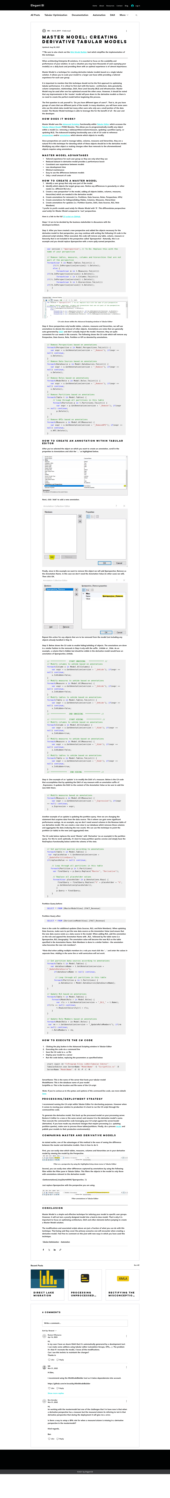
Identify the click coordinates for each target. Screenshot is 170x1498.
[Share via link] (60, 1250)
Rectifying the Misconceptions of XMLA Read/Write (122, 1294)
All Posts (35, 15)
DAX (112, 15)
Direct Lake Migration (44, 1294)
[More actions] (126, 30)
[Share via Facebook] (43, 1250)
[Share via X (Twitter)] (49, 1250)
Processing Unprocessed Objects (82, 1294)
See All (136, 1265)
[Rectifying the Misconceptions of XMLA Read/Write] (122, 1279)
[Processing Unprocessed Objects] (85, 1279)
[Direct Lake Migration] (47, 1279)
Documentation (80, 15)
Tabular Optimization (56, 15)
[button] (136, 15)
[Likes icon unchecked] (49, 1359)
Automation (99, 15)
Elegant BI (37, 5)
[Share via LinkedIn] (55, 1250)
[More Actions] (126, 1336)
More (122, 15)
